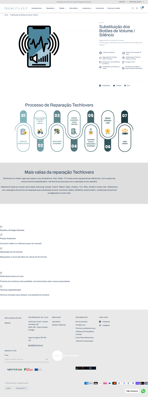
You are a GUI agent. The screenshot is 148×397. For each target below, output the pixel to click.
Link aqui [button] (55, 351)
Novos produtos (81, 322)
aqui (106, 42)
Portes (101, 40)
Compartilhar (106, 85)
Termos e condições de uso (85, 328)
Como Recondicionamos (85, 337)
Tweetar (118, 85)
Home (6, 15)
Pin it (128, 85)
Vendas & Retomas (59, 325)
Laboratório (56, 322)
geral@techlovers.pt (35, 345)
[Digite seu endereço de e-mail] (46, 359)
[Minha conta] (137, 8)
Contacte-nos (80, 325)
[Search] (133, 8)
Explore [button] (7, 323)
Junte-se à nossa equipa (84, 341)
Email (6, 355)
